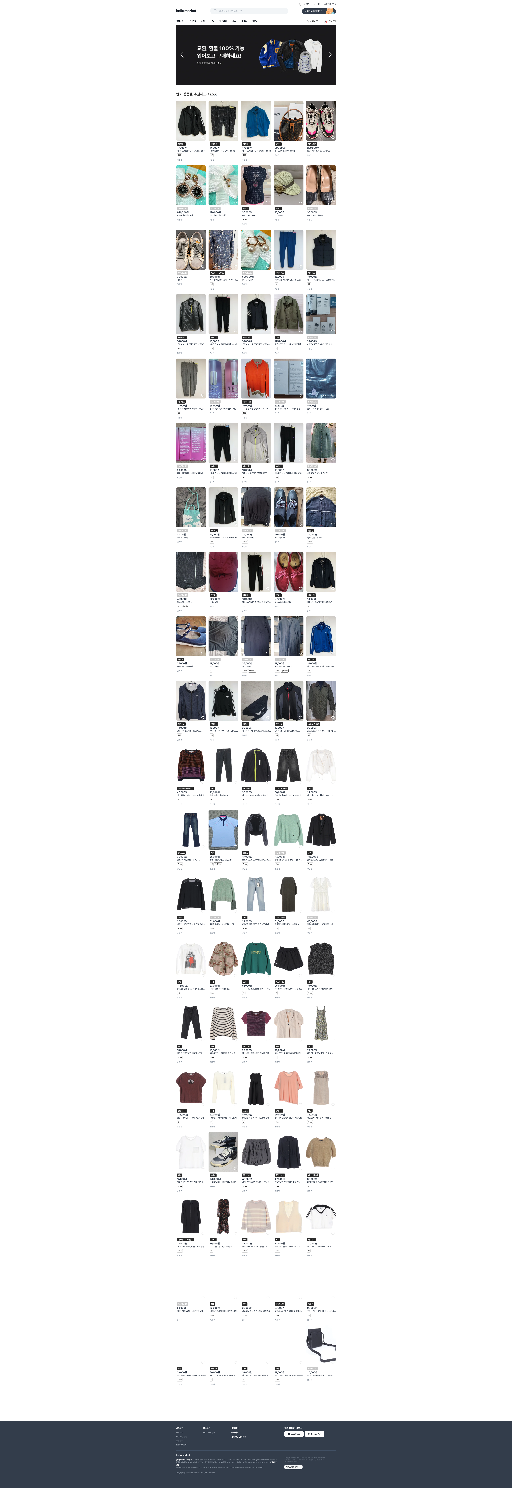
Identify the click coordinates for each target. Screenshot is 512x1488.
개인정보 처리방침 (238, 1437)
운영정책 (235, 1427)
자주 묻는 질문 (181, 1436)
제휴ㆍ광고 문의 (209, 1432)
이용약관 (235, 1432)
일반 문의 (179, 1440)
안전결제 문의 (181, 1444)
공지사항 (179, 1432)
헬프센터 (179, 1427)
